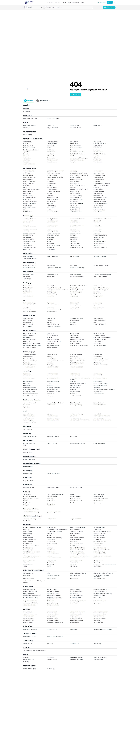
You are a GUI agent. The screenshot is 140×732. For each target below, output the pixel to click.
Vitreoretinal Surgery (52, 311)
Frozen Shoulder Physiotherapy (54, 537)
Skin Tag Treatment (75, 245)
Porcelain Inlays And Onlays (30, 201)
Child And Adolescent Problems (78, 573)
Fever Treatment (27, 337)
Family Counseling (51, 616)
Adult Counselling (27, 612)
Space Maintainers (98, 205)
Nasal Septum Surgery (75, 292)
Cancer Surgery (50, 125)
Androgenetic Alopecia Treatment (55, 402)
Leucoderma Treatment (29, 233)
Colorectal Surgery (74, 320)
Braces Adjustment (28, 175)
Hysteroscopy (26, 383)
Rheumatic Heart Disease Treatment (32, 345)
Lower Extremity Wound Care (77, 550)
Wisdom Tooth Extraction (76, 211)
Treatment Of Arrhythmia (29, 422)
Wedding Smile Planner (29, 164)
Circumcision (50, 376)
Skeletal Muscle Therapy (76, 560)
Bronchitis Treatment (52, 629)
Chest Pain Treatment (75, 418)
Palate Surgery (26, 199)
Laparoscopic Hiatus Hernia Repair (55, 360)
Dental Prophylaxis (51, 183)
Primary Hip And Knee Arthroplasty (31, 556)
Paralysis (25, 500)
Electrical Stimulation (52, 589)
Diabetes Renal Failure (52, 274)
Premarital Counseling (52, 618)
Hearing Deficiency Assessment (101, 287)
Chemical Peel (97, 221)
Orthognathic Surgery (75, 197)
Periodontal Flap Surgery (76, 199)
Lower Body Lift (50, 154)
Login (109, 2)
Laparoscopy (26, 362)
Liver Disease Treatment (53, 436)
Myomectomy (97, 387)
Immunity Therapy (27, 341)
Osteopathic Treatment (99, 595)
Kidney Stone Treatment (76, 487)
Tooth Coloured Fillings (99, 209)
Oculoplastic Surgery (99, 307)
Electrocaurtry (73, 227)
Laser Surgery (50, 362)
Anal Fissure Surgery (99, 318)
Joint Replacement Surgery (76, 543)
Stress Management (28, 622)
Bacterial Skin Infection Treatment (102, 219)
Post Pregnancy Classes (29, 391)
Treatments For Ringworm (100, 247)
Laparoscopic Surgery (99, 360)
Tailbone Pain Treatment (53, 605)
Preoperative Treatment (29, 367)
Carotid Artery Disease (28, 418)
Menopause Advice (75, 387)
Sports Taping (97, 603)
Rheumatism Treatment (29, 558)
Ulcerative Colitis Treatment (53, 326)
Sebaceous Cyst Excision (53, 367)
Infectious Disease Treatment (54, 341)
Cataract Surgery (27, 134)
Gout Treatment (50, 539)
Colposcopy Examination (100, 143)
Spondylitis (26, 504)
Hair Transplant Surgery (76, 405)
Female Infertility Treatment (100, 378)
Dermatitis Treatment (52, 225)
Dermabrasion (97, 223)
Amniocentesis (26, 374)
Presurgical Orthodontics (29, 203)
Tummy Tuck (73, 162)
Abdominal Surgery (28, 318)
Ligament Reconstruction (100, 547)
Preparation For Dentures (100, 201)
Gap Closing (73, 187)
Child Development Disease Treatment (103, 573)
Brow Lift (25, 143)
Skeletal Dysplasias (51, 560)
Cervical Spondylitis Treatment (54, 531)
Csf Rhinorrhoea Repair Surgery (31, 512)
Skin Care (49, 241)
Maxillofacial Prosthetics (100, 154)
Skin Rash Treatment (99, 243)
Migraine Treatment (75, 498)
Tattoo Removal (97, 160)
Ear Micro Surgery (27, 287)
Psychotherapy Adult (28, 620)
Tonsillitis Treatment (28, 296)
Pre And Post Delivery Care (53, 391)
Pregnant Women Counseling (30, 393)
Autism (72, 494)
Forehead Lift (97, 149)
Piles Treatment (74, 365)
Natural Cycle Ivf (27, 452)
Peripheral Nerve (51, 500)
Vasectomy (26, 661)
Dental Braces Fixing (99, 179)
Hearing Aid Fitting (75, 287)
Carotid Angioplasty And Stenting (102, 416)
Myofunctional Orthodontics (77, 552)
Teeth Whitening (98, 207)
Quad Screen (73, 393)
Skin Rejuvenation (27, 245)
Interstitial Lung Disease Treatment (32, 343)
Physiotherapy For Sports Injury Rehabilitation (54, 598)
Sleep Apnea (97, 620)
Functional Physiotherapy (29, 539)
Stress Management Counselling (55, 622)
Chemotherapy (97, 125)
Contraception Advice (75, 376)
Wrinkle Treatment (51, 249)
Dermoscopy (97, 225)
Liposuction (26, 154)
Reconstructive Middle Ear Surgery (78, 158)
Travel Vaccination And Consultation (79, 345)
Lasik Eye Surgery (74, 307)
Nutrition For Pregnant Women (101, 265)
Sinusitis (25, 294)
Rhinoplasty (97, 158)
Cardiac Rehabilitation (52, 416)
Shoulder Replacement (28, 560)
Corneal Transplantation (29, 305)
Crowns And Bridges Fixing (76, 179)
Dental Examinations (75, 181)
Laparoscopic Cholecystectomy (101, 358)
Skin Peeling (26, 243)
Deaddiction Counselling (76, 614)
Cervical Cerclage (98, 374)
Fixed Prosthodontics (52, 187)
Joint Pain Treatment (52, 543)
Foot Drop (72, 535)
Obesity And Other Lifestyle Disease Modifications (32, 519)
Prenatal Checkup (51, 393)
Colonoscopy (50, 320)
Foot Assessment (27, 535)
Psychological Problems (76, 618)
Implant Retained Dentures (53, 191)
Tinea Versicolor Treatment (76, 247)
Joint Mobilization (27, 543)
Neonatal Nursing (51, 578)
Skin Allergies (73, 239)
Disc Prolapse (50, 533)
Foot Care (49, 535)
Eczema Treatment (51, 227)
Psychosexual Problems (99, 618)
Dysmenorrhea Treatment (100, 376)
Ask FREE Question (109, 7)
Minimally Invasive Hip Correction (102, 550)
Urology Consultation (52, 659)
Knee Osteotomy (74, 545)
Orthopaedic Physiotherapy (53, 595)
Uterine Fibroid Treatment (76, 659)
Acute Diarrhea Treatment (76, 318)
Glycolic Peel (26, 151)
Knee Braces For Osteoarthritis (30, 545)
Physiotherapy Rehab (75, 597)
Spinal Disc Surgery (98, 560)
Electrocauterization (28, 356)
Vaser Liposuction (98, 162)
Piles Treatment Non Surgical (101, 365)
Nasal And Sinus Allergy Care (101, 289)
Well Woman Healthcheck (76, 395)
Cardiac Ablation (98, 414)
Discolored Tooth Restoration (77, 185)
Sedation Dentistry (51, 205)
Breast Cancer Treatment (53, 118)
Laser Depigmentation (52, 231)
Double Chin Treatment (29, 147)
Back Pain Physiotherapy (29, 589)
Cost (64, 2)
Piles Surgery (50, 365)
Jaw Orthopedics (27, 193)
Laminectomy (50, 498)
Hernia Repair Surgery (28, 358)
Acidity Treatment (51, 318)
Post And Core (73, 201)
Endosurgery (73, 322)
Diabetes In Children (28, 274)
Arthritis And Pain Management (78, 527)
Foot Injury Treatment (99, 535)
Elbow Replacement (75, 533)
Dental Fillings (97, 181)
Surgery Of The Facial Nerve (77, 160)
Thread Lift (26, 162)
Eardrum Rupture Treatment (54, 287)
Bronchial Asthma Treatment (30, 629)
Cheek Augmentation (52, 143)
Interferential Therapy (28, 593)
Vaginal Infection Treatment (30, 395)
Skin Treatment (97, 245)
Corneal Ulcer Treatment (53, 305)
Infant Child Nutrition (28, 578)
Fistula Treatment (98, 356)
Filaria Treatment (51, 337)
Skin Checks (73, 241)
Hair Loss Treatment (99, 402)
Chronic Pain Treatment (52, 335)
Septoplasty (96, 292)
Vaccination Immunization (29, 347)
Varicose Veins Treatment (76, 367)
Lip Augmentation (98, 151)
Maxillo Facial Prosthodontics (77, 154)
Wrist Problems (97, 566)
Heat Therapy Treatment (76, 591)
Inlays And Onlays (74, 191)
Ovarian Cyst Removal (52, 389)
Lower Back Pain (51, 550)
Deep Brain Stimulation (52, 496)
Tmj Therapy (50, 209)
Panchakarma (26, 111)
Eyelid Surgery (50, 307)
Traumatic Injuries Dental (53, 211)
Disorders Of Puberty (75, 274)
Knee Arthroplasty (98, 543)
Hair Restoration (51, 405)
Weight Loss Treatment (76, 519)
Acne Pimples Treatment (29, 219)
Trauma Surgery (74, 566)
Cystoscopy (26, 657)
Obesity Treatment (51, 519)
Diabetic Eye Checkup (75, 305)
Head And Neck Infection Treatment (102, 337)
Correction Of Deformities (76, 531)
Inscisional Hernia (51, 358)
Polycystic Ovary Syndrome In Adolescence (104, 389)
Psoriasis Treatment (98, 237)
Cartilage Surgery (27, 531)
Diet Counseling (51, 265)
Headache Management (29, 339)
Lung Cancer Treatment (52, 127)
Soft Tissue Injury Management (78, 601)
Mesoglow (25, 156)
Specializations (44, 100)
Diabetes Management (28, 256)
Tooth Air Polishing (74, 209)
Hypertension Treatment (100, 339)
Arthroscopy (26, 529)
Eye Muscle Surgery (98, 305)
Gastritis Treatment (28, 324)
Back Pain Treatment (99, 333)
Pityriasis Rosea (27, 158)
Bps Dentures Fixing (99, 173)
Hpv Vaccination (98, 229)
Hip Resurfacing (74, 541)
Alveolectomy (73, 171)
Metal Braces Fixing (28, 195)
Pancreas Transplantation (29, 365)
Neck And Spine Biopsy (99, 552)
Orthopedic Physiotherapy (76, 595)
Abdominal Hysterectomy (29, 354)
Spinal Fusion (26, 562)
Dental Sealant (26, 185)
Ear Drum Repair (98, 285)
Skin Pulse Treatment (75, 243)
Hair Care (49, 229)
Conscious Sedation (98, 177)
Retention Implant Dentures (100, 203)
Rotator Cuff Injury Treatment (77, 558)
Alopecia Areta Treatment (29, 402)
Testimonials (75, 2)
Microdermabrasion (28, 235)
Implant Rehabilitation (28, 191)
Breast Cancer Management (30, 118)
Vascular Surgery (51, 668)
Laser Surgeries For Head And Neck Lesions (57, 289)
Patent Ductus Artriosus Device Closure (79, 420)
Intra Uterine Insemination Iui (101, 383)
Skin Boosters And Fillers (29, 241)
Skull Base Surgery (98, 500)
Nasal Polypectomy (51, 292)
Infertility (49, 383)
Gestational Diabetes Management (102, 274)
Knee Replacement (28, 466)
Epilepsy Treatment (98, 496)
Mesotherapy (97, 233)
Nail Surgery (73, 235)
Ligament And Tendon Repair (77, 547)
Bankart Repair (97, 529)
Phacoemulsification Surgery (54, 309)
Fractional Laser (98, 227)
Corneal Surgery (98, 303)
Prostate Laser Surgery (28, 659)
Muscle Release (50, 552)
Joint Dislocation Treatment (100, 541)
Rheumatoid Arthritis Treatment (54, 558)
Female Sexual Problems (29, 636)
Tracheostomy (50, 296)
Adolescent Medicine (28, 573)
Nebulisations (97, 343)
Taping (25, 566)
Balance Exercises (27, 285)
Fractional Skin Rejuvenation (30, 229)
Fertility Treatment (27, 381)
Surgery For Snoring (52, 294)
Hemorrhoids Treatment (100, 324)
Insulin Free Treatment (75, 341)
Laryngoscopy (26, 289)
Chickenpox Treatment (28, 335)
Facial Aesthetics (98, 147)
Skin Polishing (50, 243)
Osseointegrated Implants (100, 197)
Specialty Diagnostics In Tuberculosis (103, 629)
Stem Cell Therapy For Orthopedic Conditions (105, 564)
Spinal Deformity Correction (53, 512)
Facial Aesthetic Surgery (76, 147)
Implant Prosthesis (98, 189)
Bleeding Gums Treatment (53, 173)
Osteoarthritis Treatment (100, 443)
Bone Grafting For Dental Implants (78, 173)
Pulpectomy (49, 203)
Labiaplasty (49, 385)
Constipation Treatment (99, 320)
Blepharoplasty (50, 303)
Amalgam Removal (98, 171)
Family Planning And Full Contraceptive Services (79, 378)
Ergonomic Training (75, 589)
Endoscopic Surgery (28, 322)
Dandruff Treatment (75, 223)
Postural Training (98, 597)
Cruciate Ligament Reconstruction (102, 531)
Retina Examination (98, 309)
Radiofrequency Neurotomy (77, 276)
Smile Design (73, 205)
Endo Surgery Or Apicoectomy (101, 185)
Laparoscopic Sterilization (29, 387)
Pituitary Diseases (51, 276)
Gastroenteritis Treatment (53, 324)
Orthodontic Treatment (52, 197)
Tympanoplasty (74, 296)
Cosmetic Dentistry (28, 179)
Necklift (72, 156)
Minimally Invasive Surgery (77, 362)
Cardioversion (73, 416)
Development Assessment (53, 575)
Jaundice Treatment (28, 326)
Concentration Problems (53, 614)
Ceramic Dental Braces (99, 175)
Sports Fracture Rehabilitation (30, 603)
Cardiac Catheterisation (29, 416)
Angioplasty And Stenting (76, 414)
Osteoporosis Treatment (100, 554)
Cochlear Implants (51, 285)
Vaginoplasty (50, 395)
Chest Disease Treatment (53, 418)
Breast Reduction (98, 141)
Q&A (82, 2)
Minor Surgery (97, 362)
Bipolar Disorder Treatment (30, 614)
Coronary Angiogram (99, 418)
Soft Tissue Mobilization (99, 601)
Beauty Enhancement (52, 141)
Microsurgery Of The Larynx (77, 289)
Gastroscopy (26, 127)
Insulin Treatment (74, 256)
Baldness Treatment (28, 221)
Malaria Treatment (51, 343)
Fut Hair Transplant (75, 402)
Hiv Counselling (50, 657)
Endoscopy (49, 322)
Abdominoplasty (27, 141)
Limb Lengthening (27, 550)
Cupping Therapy (27, 533)
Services (30, 100)
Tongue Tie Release (51, 162)
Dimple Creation (98, 145)
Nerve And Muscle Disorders (101, 498)
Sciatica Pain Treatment (76, 500)
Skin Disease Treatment (99, 241)
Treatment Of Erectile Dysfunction (55, 636)
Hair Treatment (74, 229)
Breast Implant (74, 141)
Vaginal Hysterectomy (99, 393)
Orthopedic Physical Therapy (77, 554)
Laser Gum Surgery (98, 193)
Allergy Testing (50, 333)
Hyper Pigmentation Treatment (30, 498)
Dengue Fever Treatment (100, 335)
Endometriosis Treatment (53, 378)
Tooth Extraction (27, 211)
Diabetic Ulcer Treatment (29, 227)
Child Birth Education (28, 376)
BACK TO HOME (75, 94)
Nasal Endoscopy (27, 292)
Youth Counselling (98, 622)
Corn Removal (26, 223)
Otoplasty (96, 156)
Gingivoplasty (97, 187)
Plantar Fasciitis (50, 158)
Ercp (95, 322)
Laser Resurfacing (51, 151)
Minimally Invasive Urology (100, 657)
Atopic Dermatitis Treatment (77, 219)
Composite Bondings (75, 177)
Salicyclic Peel (26, 160)
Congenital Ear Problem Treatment (78, 285)
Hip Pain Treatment (28, 541)
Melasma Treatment (75, 233)
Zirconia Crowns (98, 211)
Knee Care (49, 545)
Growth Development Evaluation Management (102, 576)
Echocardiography (27, 420)
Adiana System (27, 494)
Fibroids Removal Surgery (53, 381)
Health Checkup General (53, 339)
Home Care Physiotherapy (100, 591)
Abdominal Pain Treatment (29, 333)
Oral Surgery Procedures (29, 197)
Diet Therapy (73, 265)
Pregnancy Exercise (75, 391)
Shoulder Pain (97, 558)
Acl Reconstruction (51, 527)
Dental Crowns (50, 181)
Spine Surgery (97, 502)
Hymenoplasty (26, 276)
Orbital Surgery (27, 309)
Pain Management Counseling (30, 597)
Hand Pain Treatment (75, 539)
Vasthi (24, 445)
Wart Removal (26, 249)
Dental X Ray (50, 185)
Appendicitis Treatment (76, 354)
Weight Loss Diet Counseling (77, 267)
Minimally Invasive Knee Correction (32, 552)
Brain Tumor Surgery (99, 494)
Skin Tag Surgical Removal (53, 245)
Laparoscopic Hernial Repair (30, 360)
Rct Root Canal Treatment (76, 203)
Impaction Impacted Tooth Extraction (79, 189)
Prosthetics (49, 556)
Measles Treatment (75, 343)
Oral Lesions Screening (76, 195)
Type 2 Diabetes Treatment (29, 258)
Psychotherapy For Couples (53, 620)
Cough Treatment (74, 335)
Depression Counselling (99, 614)
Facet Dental (26, 187)
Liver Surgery (73, 436)
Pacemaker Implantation (53, 420)
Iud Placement (26, 385)
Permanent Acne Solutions (100, 235)
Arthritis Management (99, 527)
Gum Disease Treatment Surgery (31, 189)
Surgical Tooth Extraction (29, 207)
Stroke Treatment (51, 504)
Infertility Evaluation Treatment (78, 383)
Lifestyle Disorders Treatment (77, 443)
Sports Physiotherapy (75, 603)
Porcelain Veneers (51, 201)
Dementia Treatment (75, 496)
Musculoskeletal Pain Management (31, 595)
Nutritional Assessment (29, 267)
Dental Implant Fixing (28, 183)
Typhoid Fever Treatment (100, 345)
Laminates (49, 193)
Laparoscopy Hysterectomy (53, 387)
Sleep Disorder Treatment (53, 345)
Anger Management (52, 612)
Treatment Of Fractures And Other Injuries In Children (34, 581)
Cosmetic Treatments (75, 145)
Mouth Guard (50, 195)
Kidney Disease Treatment (53, 487)
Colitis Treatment (27, 320)
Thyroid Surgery (27, 278)
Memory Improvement (28, 618)
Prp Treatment (73, 237)
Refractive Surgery (74, 309)
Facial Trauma (50, 149)
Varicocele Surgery (98, 659)
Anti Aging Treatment (52, 219)
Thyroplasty (73, 294)
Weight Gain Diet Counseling (54, 267)
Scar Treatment (50, 239)
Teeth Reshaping (51, 207)
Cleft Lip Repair (74, 143)
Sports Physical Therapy (52, 603)
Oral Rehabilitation (98, 195)
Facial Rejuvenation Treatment (30, 149)
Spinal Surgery (50, 562)
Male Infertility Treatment (76, 657)
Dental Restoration (74, 183)
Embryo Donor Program (29, 378)
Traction (49, 566)
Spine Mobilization (74, 502)
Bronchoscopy (73, 629)
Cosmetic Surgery (51, 145)
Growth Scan (73, 381)
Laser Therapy (97, 231)
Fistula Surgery (74, 356)
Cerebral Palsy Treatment (29, 496)
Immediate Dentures (52, 189)
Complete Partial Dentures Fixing (55, 177)
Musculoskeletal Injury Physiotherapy (103, 593)
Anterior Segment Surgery (29, 303)
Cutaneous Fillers (51, 223)
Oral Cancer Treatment (75, 127)
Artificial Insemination (52, 374)
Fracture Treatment (28, 537)
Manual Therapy (74, 593)
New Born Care (74, 578)
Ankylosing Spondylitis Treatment (55, 494)
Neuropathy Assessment (53, 554)
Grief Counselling (74, 616)
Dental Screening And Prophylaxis (102, 183)
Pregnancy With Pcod (99, 391)
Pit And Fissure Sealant (99, 199)
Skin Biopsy (96, 239)
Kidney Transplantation (29, 459)
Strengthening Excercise (29, 605)
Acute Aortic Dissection (29, 414)
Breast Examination (75, 374)
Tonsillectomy (97, 294)
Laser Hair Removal (75, 231)
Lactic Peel (25, 231)
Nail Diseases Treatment (53, 235)
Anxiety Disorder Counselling (77, 612)
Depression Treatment (28, 616)
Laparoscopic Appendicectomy (77, 358)
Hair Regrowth (26, 405)
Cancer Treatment (74, 125)
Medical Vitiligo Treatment (53, 233)
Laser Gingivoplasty (75, 193)
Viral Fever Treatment (52, 347)
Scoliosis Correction (28, 643)
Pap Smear (73, 389)
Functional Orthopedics (99, 537)
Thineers (25, 209)
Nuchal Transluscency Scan (30, 389)
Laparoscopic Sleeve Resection (77, 360)
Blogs (69, 2)
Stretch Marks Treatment (29, 247)
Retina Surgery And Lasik (29, 311)
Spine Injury (50, 502)
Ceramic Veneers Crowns (29, 177)
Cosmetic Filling (51, 179)
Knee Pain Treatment (99, 545)
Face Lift (49, 147)
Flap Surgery (73, 149)
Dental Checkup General (29, 181)
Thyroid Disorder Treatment (100, 276)
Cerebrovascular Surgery (29, 668)
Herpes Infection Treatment (77, 339)
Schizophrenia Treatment (76, 620)
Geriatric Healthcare (75, 337)
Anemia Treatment (27, 429)
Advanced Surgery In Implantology (55, 171)
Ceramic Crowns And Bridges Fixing (79, 175)
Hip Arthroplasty (98, 539)
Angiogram (49, 414)
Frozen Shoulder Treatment (77, 537)
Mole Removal (50, 156)
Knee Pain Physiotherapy (53, 593)
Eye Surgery (26, 307)
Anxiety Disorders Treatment (101, 612)
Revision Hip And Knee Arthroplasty (102, 556)
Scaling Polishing (27, 205)
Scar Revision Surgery (52, 160)
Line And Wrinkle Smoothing (77, 151)
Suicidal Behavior (74, 622)
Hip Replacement (51, 541)
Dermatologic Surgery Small (77, 225)
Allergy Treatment (74, 333)
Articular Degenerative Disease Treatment (57, 529)
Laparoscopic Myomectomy (100, 385)
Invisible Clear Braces (99, 191)
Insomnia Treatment (52, 443)
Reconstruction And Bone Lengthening (79, 556)
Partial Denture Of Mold (52, 199)
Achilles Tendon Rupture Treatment (32, 527)
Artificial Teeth (26, 173)
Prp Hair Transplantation (100, 405)
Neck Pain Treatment (28, 554)
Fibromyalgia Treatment (99, 533)
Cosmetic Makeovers (28, 145)
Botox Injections (74, 221)
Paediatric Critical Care (99, 578)
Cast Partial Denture (52, 175)
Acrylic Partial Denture (28, 171)
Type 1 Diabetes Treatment (100, 256)
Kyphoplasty (50, 547)
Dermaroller (26, 225)
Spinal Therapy (74, 562)
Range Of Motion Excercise (29, 601)
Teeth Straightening (75, 207)
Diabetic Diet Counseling (53, 256)
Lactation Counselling (75, 385)
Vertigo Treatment (98, 296)
